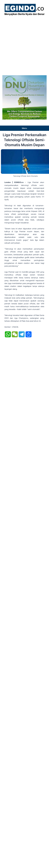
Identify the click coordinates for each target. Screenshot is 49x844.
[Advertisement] (24, 44)
